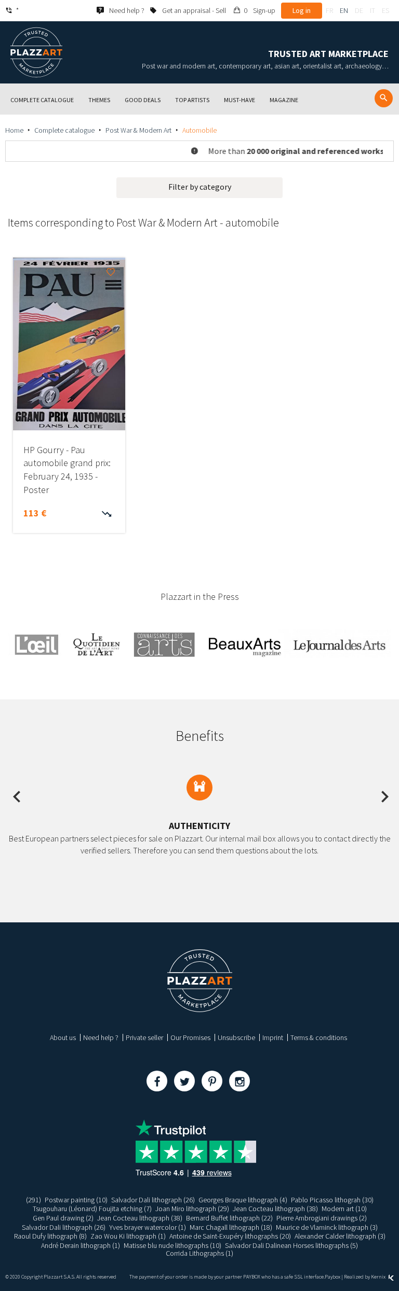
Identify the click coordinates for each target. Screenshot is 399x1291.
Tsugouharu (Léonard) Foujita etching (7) (92, 1208)
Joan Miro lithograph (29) (192, 1208)
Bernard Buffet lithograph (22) (229, 1218)
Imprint (272, 1037)
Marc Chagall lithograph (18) (231, 1227)
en (344, 10)
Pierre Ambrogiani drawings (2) (321, 1218)
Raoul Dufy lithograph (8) (50, 1236)
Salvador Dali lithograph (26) (153, 1199)
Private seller (144, 1037)
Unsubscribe (236, 1037)
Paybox (332, 1276)
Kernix (379, 1276)
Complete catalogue (64, 130)
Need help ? (100, 1037)
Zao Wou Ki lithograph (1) (128, 1236)
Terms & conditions (318, 1037)
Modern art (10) (344, 1208)
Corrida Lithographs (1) (199, 1253)
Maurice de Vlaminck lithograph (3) (327, 1227)
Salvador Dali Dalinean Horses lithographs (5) (291, 1245)
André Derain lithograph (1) (80, 1245)
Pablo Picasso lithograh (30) (332, 1199)
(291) (33, 1199)
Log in (301, 10)
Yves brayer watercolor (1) (147, 1227)
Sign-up (264, 10)
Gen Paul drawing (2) (63, 1218)
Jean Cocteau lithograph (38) (275, 1208)
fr (329, 10)
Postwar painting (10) (76, 1199)
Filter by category (199, 186)
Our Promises (190, 1037)
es (385, 10)
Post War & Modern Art (138, 130)
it (372, 10)
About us (63, 1037)
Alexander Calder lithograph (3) (340, 1236)
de (359, 10)
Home (14, 130)
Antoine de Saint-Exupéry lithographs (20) (230, 1236)
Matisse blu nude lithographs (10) (172, 1245)
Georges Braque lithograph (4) (242, 1199)
